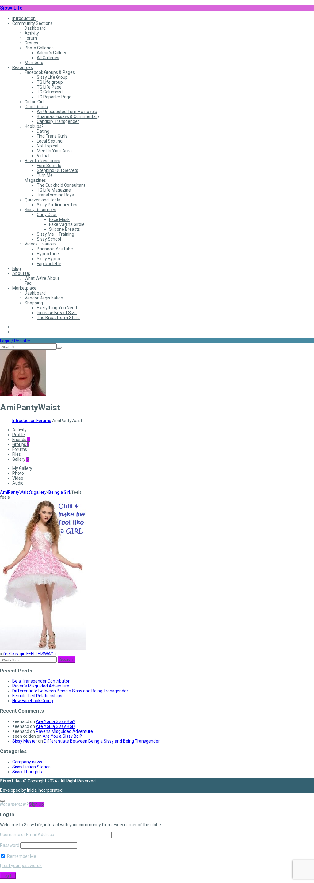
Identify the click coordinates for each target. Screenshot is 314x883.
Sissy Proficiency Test (58, 204)
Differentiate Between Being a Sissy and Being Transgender (70, 690)
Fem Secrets (49, 165)
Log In (7, 875)
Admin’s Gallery (51, 52)
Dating (43, 131)
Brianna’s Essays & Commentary (68, 116)
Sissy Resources (40, 209)
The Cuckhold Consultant (61, 185)
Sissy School (49, 239)
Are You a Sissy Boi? (55, 721)
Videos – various (40, 244)
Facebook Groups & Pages (50, 72)
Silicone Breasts (64, 229)
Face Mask (59, 219)
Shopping (34, 302)
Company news (27, 761)
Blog (16, 268)
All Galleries (48, 57)
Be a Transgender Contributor (41, 681)
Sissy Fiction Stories (31, 766)
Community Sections (32, 23)
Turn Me (45, 175)
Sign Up (36, 804)
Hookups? (34, 126)
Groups (31, 42)
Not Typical (47, 145)
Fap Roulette (49, 263)
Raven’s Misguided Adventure (40, 685)
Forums (43, 420)
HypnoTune (48, 253)
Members (34, 62)
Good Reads (36, 106)
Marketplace (24, 288)
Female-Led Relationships (37, 695)
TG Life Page (49, 87)
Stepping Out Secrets (57, 170)
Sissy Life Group (52, 77)
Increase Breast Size (57, 312)
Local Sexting (50, 141)
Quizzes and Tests (42, 199)
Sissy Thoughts (27, 771)
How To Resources (42, 160)
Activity (32, 33)
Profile (18, 434)
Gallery (20, 459)
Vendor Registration (44, 297)
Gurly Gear (47, 214)
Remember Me (21, 856)
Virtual (43, 155)
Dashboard (35, 28)
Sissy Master (24, 741)
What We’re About (42, 278)
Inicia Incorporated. (45, 790)
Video (17, 478)
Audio (18, 483)
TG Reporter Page (54, 96)
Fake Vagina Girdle (67, 224)
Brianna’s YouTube (55, 248)
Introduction (24, 18)
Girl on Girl (34, 101)
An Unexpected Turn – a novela (67, 111)
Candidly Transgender (58, 121)
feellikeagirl (14, 653)
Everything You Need (57, 307)
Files (16, 454)
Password (9, 845)
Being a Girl (59, 492)
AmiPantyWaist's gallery (23, 492)
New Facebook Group (32, 700)
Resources (22, 67)
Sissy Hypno (48, 258)
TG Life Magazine (54, 190)
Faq (28, 283)
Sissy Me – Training (55, 234)
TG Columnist (50, 91)
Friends (21, 439)
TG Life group (50, 82)
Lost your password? (22, 865)
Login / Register (15, 340)
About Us (21, 273)
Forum (31, 38)
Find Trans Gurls (52, 136)
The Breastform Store (58, 317)
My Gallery (22, 468)
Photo (18, 473)
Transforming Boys (55, 194)
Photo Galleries (39, 47)
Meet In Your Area (54, 150)
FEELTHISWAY (39, 653)
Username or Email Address (27, 834)
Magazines (35, 180)
